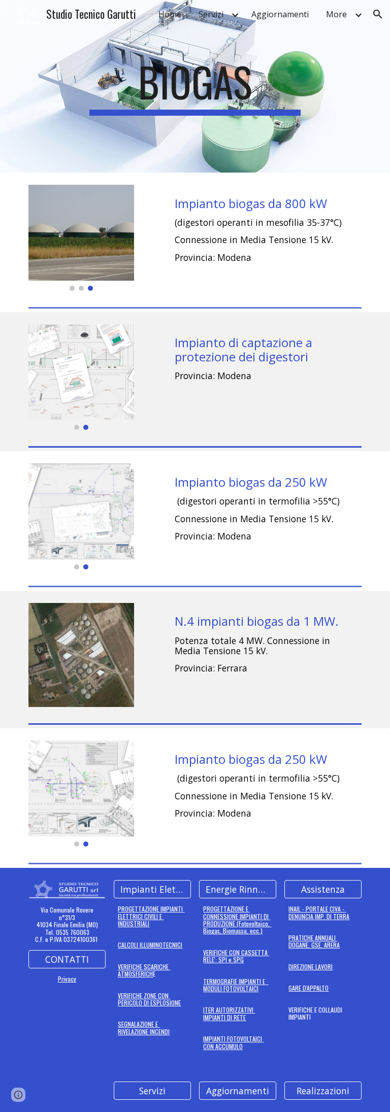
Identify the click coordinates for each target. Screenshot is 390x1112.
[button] (378, 14)
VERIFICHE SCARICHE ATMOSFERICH (144, 970)
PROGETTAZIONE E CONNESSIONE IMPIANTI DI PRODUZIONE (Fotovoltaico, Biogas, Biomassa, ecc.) (237, 919)
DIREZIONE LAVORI (310, 966)
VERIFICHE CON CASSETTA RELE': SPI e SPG (236, 956)
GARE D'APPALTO (308, 988)
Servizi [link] (211, 14)
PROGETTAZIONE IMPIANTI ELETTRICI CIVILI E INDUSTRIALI (151, 916)
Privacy (67, 978)
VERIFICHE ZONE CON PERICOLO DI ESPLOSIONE (149, 999)
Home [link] (169, 14)
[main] (194, 86)
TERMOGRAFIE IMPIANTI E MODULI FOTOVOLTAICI (235, 985)
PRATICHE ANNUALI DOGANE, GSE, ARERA (314, 941)
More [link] (336, 14)
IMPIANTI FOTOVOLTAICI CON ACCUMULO (233, 1042)
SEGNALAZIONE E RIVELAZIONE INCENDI (144, 1027)
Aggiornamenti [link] (280, 14)
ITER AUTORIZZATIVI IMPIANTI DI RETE (229, 1013)
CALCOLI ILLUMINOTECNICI (150, 944)
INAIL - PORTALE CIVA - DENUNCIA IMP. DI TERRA (318, 912)
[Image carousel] (81, 238)
